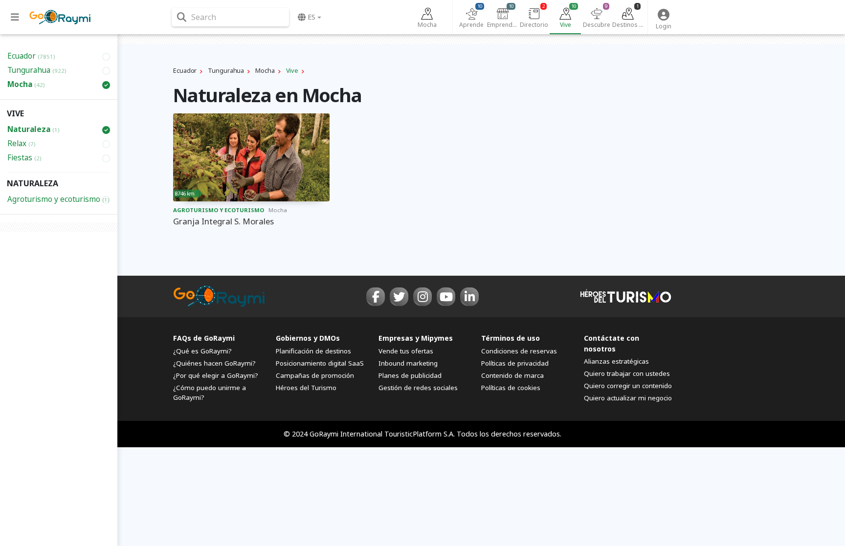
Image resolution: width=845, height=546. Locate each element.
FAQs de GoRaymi (204, 338)
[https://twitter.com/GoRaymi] (399, 296)
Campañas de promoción (315, 375)
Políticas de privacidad (515, 363)
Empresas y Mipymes (415, 338)
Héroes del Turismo (306, 387)
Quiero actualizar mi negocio (628, 397)
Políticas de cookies (510, 387)
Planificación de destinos (313, 351)
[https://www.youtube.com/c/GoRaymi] (446, 296)
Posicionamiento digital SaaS (320, 363)
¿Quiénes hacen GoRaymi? (214, 363)
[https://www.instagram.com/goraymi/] (422, 296)
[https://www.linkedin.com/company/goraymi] (469, 296)
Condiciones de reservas (519, 351)
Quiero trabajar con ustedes (627, 373)
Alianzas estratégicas (616, 361)
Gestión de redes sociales (418, 387)
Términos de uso (510, 338)
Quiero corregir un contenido (628, 385)
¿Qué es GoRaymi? (202, 351)
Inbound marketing (408, 363)
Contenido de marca (512, 375)
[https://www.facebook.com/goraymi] (375, 296)
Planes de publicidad (410, 375)
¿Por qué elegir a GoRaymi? (215, 375)
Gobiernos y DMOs (308, 338)
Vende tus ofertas (405, 351)
